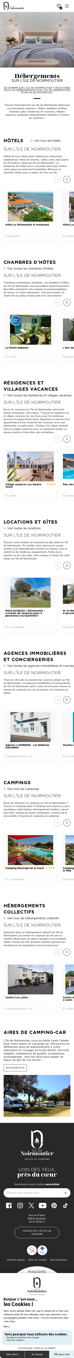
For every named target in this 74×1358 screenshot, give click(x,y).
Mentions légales (16, 1259)
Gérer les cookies (37, 1259)
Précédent (57, 179)
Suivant (66, 179)
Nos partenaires (58, 1259)
